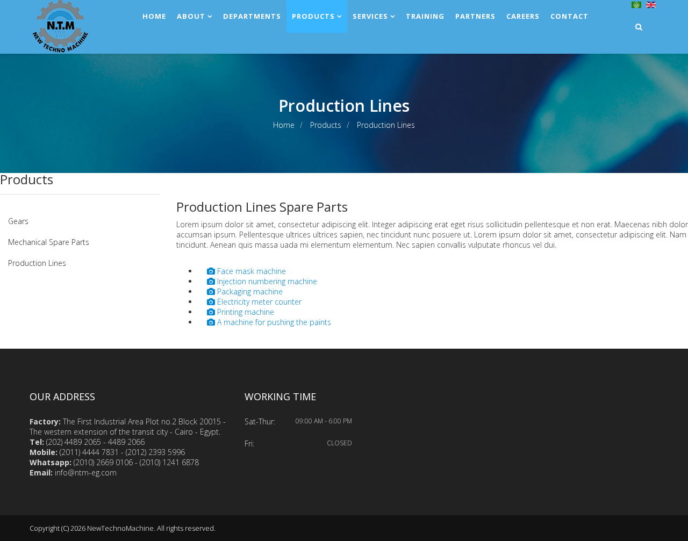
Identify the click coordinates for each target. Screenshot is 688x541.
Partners (475, 16)
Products (313, 16)
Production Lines (37, 263)
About (191, 16)
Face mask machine (250, 271)
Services (370, 16)
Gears (18, 221)
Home (154, 16)
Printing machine (244, 312)
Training (425, 16)
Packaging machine (249, 291)
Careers (523, 16)
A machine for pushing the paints (273, 322)
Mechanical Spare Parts (48, 242)
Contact (569, 16)
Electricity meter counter (258, 302)
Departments (252, 16)
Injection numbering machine (266, 281)
